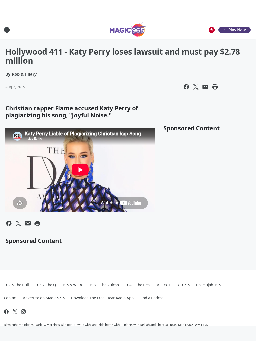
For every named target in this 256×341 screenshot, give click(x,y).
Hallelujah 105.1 (210, 284)
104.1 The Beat (138, 284)
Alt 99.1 (163, 284)
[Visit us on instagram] (23, 312)
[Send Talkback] (212, 30)
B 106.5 (183, 284)
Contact (10, 297)
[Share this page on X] (196, 86)
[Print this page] (215, 86)
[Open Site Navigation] (7, 30)
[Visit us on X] (15, 312)
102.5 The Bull (16, 284)
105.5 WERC (72, 284)
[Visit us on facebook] (7, 312)
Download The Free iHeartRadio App (102, 297)
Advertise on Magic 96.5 (44, 297)
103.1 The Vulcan (104, 284)
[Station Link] (128, 30)
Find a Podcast (152, 297)
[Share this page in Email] (205, 86)
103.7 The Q (45, 284)
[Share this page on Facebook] (186, 86)
